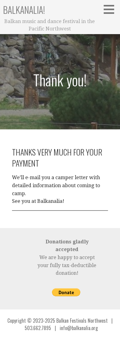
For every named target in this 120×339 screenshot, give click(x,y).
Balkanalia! (24, 10)
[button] (111, 9)
